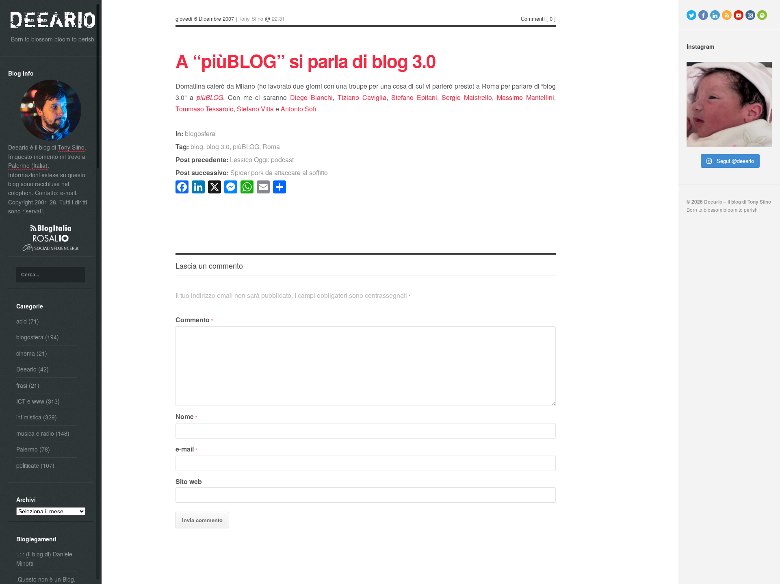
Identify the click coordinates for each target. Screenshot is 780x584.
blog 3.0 (218, 146)
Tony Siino (71, 147)
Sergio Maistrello (467, 97)
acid (21, 321)
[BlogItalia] (50, 230)
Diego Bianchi (311, 97)
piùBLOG (246, 146)
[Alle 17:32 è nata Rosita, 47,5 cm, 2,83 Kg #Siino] (729, 104)
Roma (271, 146)
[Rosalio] (50, 239)
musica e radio (35, 433)
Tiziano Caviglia (362, 97)
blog (197, 146)
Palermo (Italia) (28, 165)
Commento (194, 319)
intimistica (28, 417)
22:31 (278, 18)
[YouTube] (738, 15)
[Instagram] (750, 15)
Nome (186, 416)
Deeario (26, 369)
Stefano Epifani (414, 97)
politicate (27, 465)
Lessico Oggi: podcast (235, 159)
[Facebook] (703, 15)
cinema (25, 353)
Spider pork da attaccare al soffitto (252, 172)
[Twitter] (691, 15)
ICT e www (30, 401)
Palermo (27, 449)
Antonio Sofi (298, 108)
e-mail (68, 193)
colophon (20, 193)
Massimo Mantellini (525, 97)
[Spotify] (762, 15)
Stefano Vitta (255, 108)
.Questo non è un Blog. (46, 579)
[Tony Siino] (50, 138)
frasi (21, 385)
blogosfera (29, 337)
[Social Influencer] (50, 252)
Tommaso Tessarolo (205, 108)
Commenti (533, 18)
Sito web (189, 481)
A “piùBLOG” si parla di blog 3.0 (306, 61)
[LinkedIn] (715, 15)
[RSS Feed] (727, 15)
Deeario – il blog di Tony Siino (737, 201)
